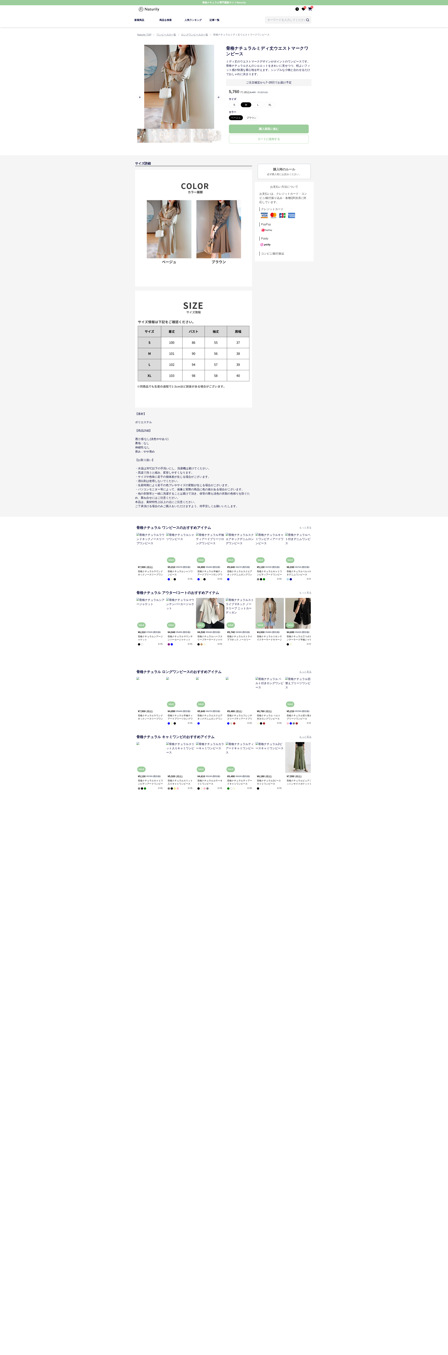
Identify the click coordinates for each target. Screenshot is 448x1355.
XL (269, 104)
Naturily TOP (144, 34)
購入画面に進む (269, 128)
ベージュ (236, 117)
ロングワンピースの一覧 (194, 34)
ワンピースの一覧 (166, 34)
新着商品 (139, 20)
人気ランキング (193, 20)
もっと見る (305, 527)
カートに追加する (269, 138)
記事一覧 (214, 20)
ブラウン (251, 117)
